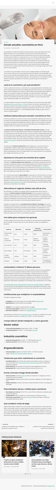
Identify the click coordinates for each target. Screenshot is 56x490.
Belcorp (38, 340)
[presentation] (14, 448)
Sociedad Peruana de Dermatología (37, 309)
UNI (42, 368)
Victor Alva (8, 48)
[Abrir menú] (53, 3)
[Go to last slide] (4, 456)
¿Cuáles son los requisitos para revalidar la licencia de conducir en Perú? (13, 426)
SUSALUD (34, 330)
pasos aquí (40, 301)
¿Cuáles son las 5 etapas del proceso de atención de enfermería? (43, 426)
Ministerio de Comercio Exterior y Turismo (16, 104)
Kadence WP (51, 486)
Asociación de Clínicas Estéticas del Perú (21, 353)
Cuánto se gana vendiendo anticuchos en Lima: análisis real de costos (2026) (13, 462)
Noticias (6, 42)
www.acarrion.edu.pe (10, 140)
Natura (31, 397)
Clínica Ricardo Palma (26, 314)
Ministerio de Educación (43, 167)
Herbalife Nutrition (31, 310)
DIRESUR (24, 376)
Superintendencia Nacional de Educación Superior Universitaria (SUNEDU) (24, 284)
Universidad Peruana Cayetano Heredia (29, 363)
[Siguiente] (52, 456)
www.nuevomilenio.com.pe (15, 182)
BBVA (44, 395)
